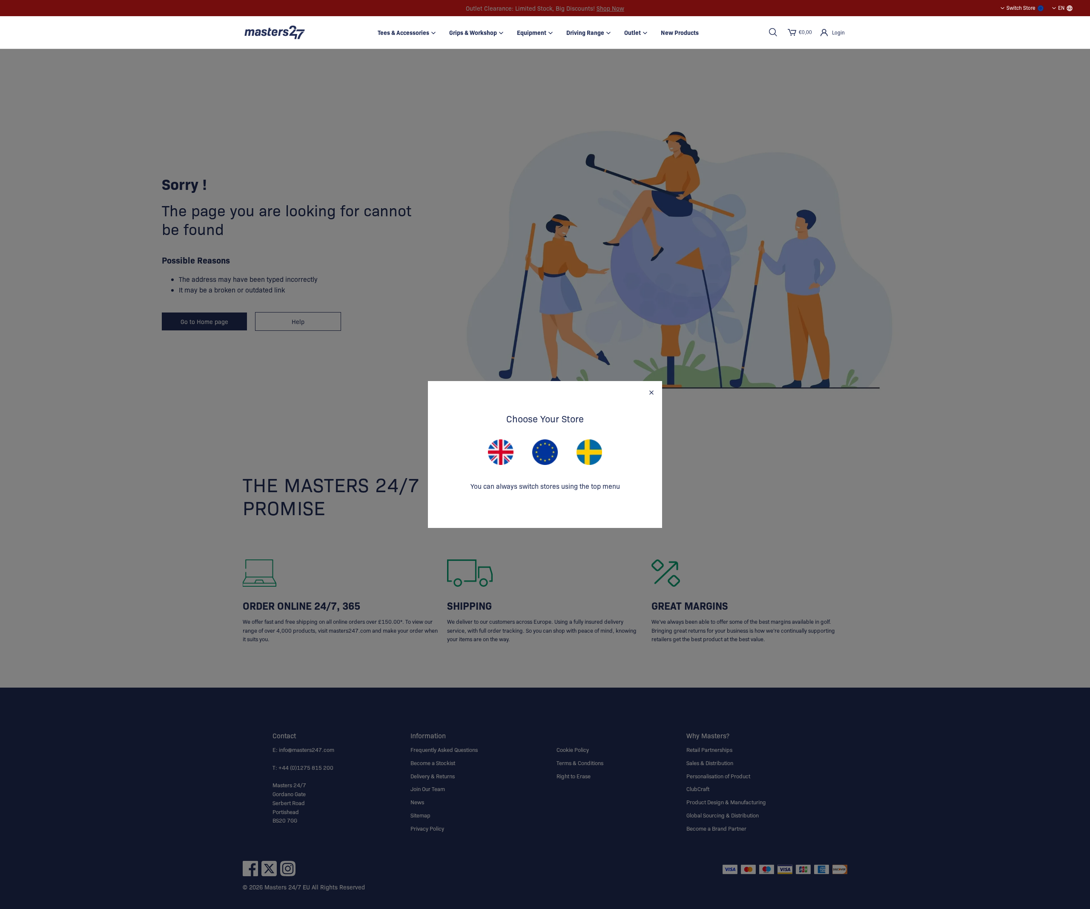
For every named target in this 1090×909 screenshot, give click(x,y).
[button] (772, 32)
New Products (680, 32)
